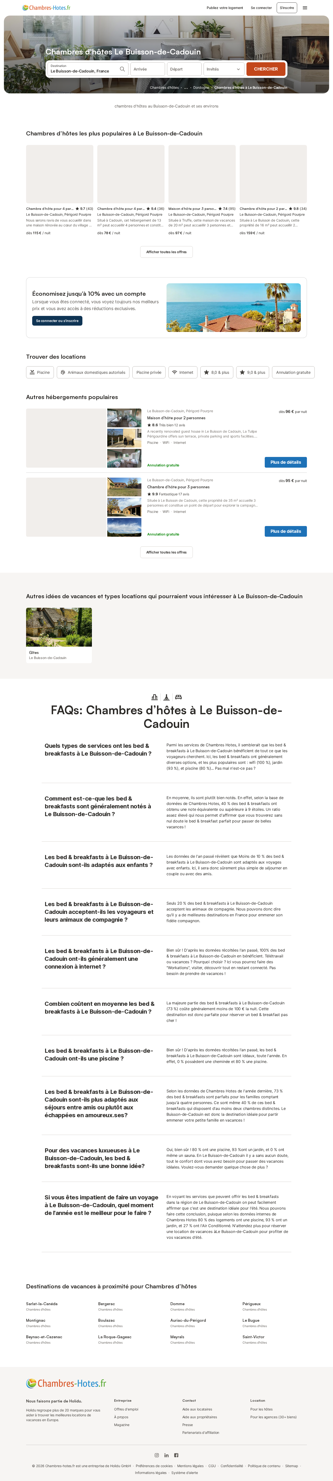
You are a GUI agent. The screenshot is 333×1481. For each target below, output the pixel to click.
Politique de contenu (264, 1466)
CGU (212, 1466)
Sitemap (291, 1466)
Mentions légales (190, 1466)
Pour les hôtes (261, 1409)
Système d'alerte (184, 1473)
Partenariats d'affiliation (200, 1432)
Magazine (121, 1425)
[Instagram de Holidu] (156, 1455)
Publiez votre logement (225, 8)
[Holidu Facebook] (176, 1455)
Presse (187, 1425)
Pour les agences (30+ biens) (273, 1417)
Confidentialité (232, 1466)
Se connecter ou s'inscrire (57, 321)
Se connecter (261, 8)
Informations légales (150, 1473)
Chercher (266, 68)
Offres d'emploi (126, 1409)
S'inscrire (287, 8)
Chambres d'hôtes (164, 87)
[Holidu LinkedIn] (166, 1455)
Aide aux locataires (197, 1409)
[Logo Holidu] (46, 7)
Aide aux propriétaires (199, 1417)
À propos (121, 1417)
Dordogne (201, 87)
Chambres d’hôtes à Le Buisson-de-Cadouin (250, 87)
